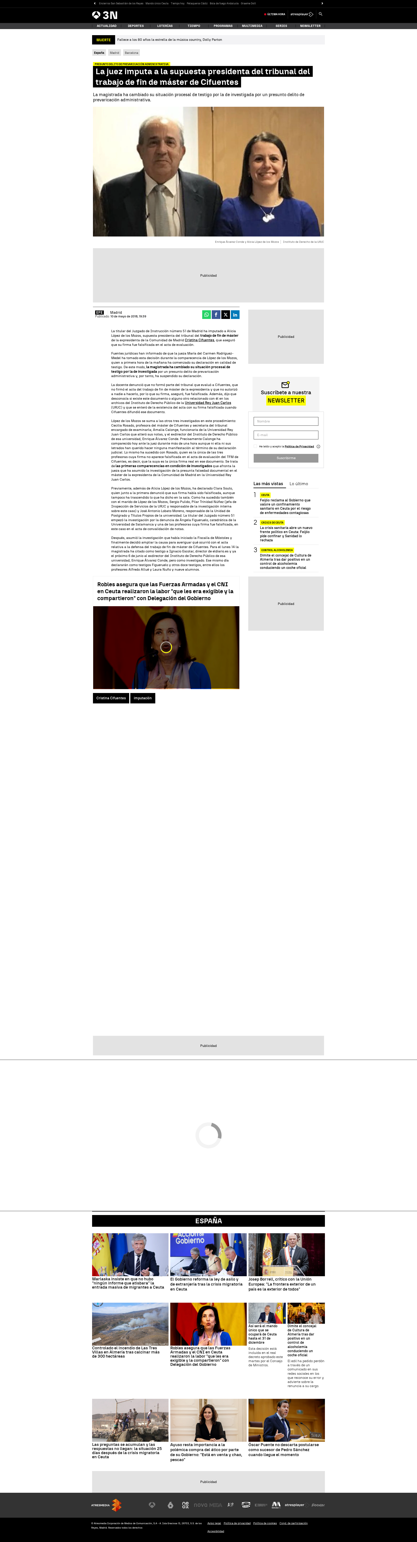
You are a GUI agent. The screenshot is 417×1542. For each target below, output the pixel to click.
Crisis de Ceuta (272, 522)
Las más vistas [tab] (268, 483)
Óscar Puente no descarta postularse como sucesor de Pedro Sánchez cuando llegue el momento (283, 1449)
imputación (143, 698)
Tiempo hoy (178, 3)
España (208, 1220)
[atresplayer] (302, 14)
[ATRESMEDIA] (106, 1505)
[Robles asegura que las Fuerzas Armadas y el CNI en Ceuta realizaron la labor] (208, 1324)
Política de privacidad (237, 1523)
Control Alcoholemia (277, 550)
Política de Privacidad (299, 446)
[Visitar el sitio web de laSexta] (170, 1505)
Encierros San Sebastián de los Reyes (121, 3)
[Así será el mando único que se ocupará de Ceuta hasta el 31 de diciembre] (267, 1313)
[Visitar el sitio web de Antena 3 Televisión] (155, 1505)
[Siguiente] (322, 3)
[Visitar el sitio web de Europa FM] (261, 1505)
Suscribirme (286, 458)
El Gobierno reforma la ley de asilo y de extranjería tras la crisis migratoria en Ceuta (206, 1284)
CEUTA (265, 495)
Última (276, 14)
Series (281, 26)
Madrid (114, 52)
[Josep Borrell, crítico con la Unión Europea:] (286, 1254)
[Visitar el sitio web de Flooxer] (318, 1505)
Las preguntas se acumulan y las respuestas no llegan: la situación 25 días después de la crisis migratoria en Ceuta (127, 1450)
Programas (223, 26)
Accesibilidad (215, 1531)
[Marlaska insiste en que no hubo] (130, 1254)
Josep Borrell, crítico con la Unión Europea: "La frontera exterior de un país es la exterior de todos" (282, 1284)
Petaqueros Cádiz (197, 3)
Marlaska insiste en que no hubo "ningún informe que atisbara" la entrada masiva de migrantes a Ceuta (128, 1283)
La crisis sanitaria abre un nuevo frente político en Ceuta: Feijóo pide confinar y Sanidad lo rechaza (286, 534)
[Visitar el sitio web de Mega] (215, 1505)
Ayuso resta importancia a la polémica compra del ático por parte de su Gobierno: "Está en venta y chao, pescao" (206, 1452)
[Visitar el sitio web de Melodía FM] (276, 1505)
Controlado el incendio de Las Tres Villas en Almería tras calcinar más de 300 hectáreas (126, 1352)
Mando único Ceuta (157, 3)
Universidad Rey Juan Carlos (208, 403)
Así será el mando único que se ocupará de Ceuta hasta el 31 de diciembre (263, 1334)
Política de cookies (265, 1523)
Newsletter (310, 26)
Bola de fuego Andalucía (224, 3)
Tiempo (194, 26)
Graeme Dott (248, 3)
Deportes (136, 26)
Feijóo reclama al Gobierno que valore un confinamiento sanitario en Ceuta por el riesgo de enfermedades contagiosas (285, 506)
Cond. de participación (294, 1523)
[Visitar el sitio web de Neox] (185, 1505)
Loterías (165, 26)
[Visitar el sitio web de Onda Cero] (246, 1505)
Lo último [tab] (299, 483)
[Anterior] (94, 3)
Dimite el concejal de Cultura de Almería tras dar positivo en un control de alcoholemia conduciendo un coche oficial (285, 561)
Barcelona (131, 52)
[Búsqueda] (320, 14)
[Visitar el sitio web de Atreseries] (230, 1505)
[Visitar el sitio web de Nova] (200, 1505)
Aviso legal (214, 1523)
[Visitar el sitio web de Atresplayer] (297, 1505)
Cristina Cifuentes (199, 340)
